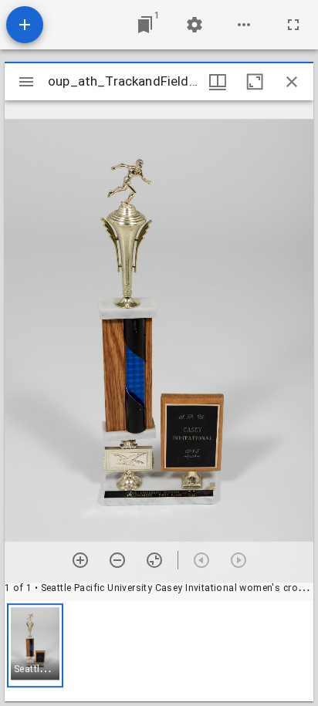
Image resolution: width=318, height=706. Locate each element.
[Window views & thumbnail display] (217, 81)
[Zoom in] (80, 560)
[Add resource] (24, 24)
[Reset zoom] (154, 560)
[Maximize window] (254, 81)
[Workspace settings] (194, 24)
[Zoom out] (117, 560)
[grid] (159, 651)
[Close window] (291, 81)
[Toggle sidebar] (26, 81)
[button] (35, 645)
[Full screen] (293, 24)
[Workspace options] (243, 24)
